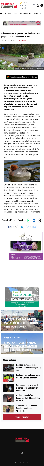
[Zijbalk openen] (1, 13)
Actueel (8, 13)
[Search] (34, 5)
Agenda (37, 13)
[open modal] (41, 5)
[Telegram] (22, 227)
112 (15, 13)
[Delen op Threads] (40, 220)
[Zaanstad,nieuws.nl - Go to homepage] (22, 439)
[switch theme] (37, 5)
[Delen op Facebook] (9, 227)
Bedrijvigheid (25, 13)
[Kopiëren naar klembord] (28, 227)
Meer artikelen (22, 417)
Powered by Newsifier (22, 463)
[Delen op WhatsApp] (27, 220)
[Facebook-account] (22, 453)
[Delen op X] (15, 227)
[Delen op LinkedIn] (34, 220)
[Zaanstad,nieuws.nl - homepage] (9, 5)
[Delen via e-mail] (34, 227)
